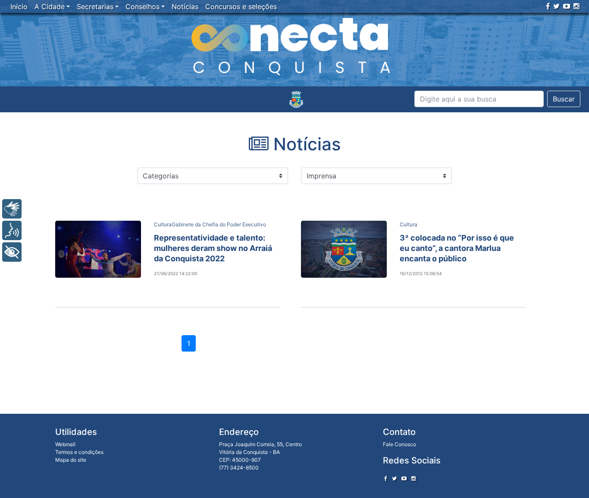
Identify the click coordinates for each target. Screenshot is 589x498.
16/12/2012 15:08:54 (421, 273)
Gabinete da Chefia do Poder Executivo (219, 224)
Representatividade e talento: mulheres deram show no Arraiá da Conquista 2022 (213, 248)
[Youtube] (566, 6)
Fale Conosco (399, 444)
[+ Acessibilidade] (12, 252)
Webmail (65, 444)
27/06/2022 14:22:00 (175, 273)
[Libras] (12, 209)
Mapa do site (70, 460)
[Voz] (12, 230)
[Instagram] (576, 6)
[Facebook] (548, 6)
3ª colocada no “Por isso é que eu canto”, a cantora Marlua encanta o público (457, 248)
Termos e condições (79, 452)
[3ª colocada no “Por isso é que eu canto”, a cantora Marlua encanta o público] (344, 249)
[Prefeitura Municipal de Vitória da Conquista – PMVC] (296, 99)
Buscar (564, 99)
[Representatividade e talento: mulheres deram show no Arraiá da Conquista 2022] (98, 249)
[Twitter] (556, 6)
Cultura (163, 224)
